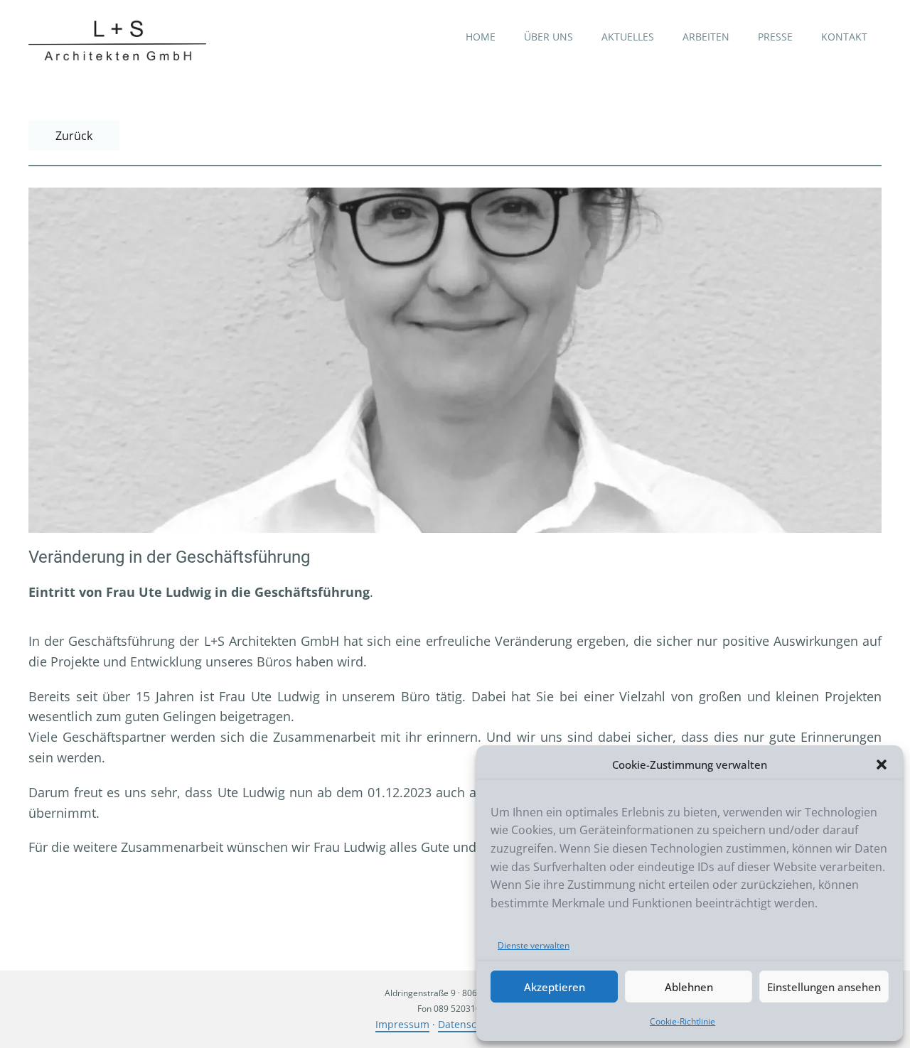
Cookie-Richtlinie (682, 1021)
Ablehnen (689, 987)
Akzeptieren (554, 987)
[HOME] (117, 40)
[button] (881, 764)
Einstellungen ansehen (824, 987)
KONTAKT (844, 36)
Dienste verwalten (533, 945)
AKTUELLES (627, 36)
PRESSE (775, 36)
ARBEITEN (705, 36)
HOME (481, 36)
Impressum (402, 1024)
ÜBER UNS (548, 36)
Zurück (74, 136)
